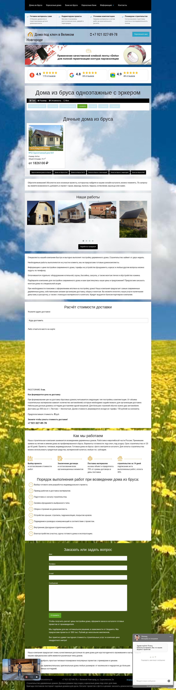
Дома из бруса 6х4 (61, 172)
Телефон (52, 564)
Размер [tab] (43, 100)
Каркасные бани (89, 5)
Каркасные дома (53, 5)
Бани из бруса (71, 5)
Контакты (122, 5)
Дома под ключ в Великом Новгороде (50, 37)
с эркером (82, 106)
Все (67, 100)
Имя (50, 554)
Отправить (55, 615)
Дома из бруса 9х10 (78, 172)
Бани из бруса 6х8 (138, 172)
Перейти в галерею (87, 247)
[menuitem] (35, 5)
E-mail (51, 573)
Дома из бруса (35, 5)
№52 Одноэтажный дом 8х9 (41, 153)
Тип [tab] (33, 100)
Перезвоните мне (141, 34)
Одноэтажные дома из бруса (41, 172)
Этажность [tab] (56, 100)
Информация (106, 5)
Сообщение (53, 583)
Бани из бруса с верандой (119, 172)
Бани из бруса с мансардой (97, 172)
